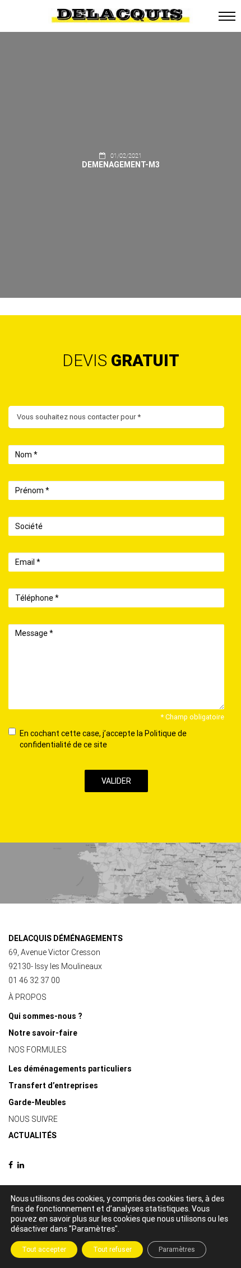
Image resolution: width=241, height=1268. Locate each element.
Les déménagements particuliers (70, 1068)
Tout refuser (112, 1249)
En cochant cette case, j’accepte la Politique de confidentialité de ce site (103, 739)
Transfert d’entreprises (53, 1085)
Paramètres (177, 1249)
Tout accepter (44, 1249)
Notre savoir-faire (42, 1032)
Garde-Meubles (37, 1102)
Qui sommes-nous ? (45, 1016)
